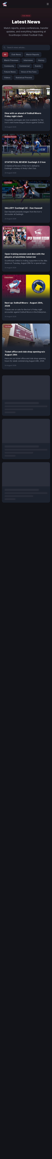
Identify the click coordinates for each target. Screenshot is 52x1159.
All (5, 54)
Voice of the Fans (28, 72)
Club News (16, 54)
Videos (7, 77)
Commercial (24, 66)
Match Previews (11, 60)
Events (38, 66)
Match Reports (32, 54)
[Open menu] (47, 4)
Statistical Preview (24, 77)
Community (9, 66)
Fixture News (10, 72)
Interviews (28, 60)
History (41, 60)
